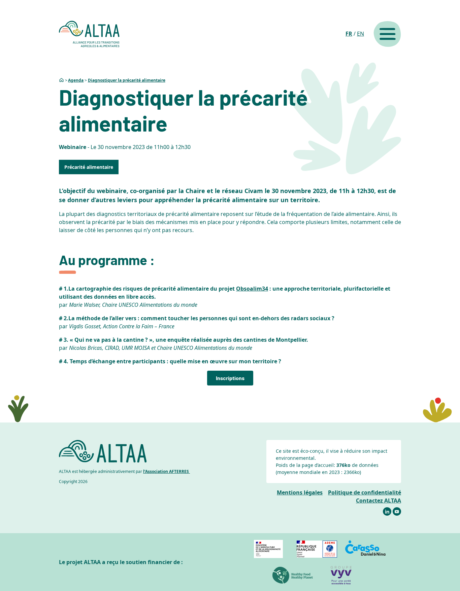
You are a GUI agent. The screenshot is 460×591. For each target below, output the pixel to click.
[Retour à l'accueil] (89, 34)
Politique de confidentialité (364, 492)
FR (349, 33)
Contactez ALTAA (378, 500)
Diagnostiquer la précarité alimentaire (126, 80)
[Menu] (387, 34)
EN (360, 33)
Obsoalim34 (252, 288)
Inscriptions (230, 378)
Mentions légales (300, 492)
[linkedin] (387, 511)
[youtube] (397, 511)
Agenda (76, 80)
